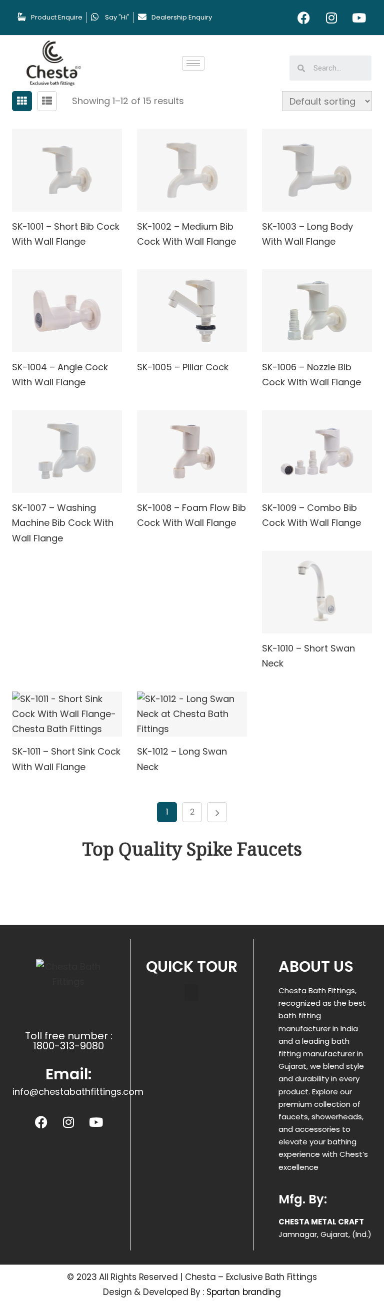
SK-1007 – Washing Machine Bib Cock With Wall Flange (63, 522)
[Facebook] (304, 17)
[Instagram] (331, 17)
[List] (47, 101)
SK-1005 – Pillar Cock (182, 367)
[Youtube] (359, 17)
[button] (191, 992)
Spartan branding (243, 1292)
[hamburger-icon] (193, 63)
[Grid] (22, 101)
